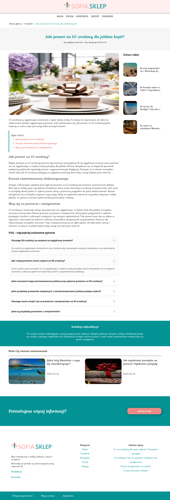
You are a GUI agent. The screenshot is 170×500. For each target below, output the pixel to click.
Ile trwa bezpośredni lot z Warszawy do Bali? (150, 69)
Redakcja (16, 471)
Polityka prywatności (22, 495)
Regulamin (68, 495)
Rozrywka (82, 16)
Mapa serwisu (48, 495)
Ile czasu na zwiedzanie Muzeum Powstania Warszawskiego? (149, 127)
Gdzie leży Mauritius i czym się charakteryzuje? (63, 362)
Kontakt (16, 477)
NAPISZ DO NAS (144, 411)
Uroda (70, 16)
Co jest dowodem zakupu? (135, 470)
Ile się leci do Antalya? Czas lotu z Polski (150, 108)
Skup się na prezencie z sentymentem (34, 147)
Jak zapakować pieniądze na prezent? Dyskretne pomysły (140, 362)
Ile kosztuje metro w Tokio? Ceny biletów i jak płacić (150, 89)
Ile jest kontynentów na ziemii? (136, 466)
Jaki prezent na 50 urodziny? (30, 139)
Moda (60, 16)
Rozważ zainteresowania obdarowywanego (36, 143)
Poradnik (107, 16)
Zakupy (95, 16)
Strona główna (15, 23)
